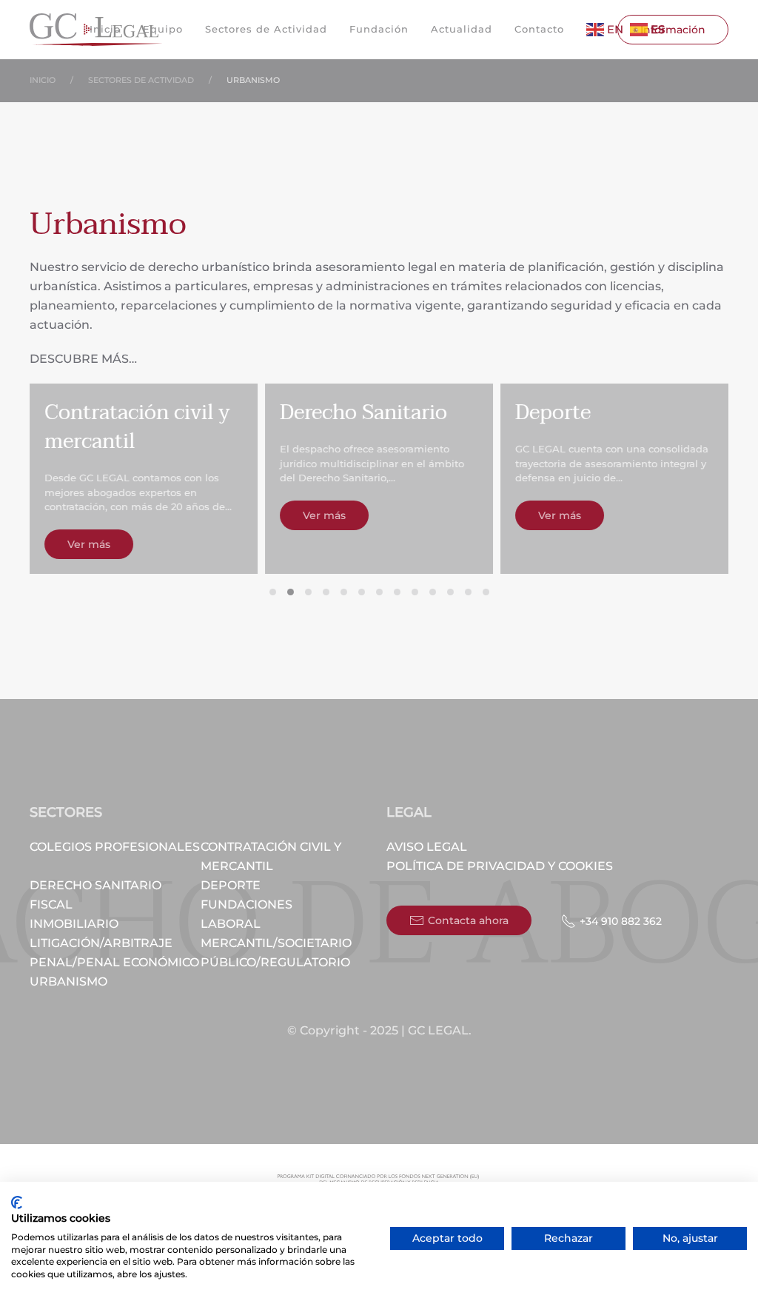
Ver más (88, 544)
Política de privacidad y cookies (499, 866)
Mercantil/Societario (276, 943)
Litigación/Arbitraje (101, 943)
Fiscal (51, 904)
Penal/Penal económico (114, 962)
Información (672, 29)
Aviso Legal (426, 847)
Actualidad (461, 29)
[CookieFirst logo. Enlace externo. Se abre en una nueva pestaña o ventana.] (16, 1202)
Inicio (105, 29)
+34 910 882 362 (621, 921)
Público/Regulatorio (275, 962)
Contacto (539, 29)
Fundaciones (246, 904)
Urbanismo (68, 981)
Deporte (231, 885)
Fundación (379, 29)
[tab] (272, 592)
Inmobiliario (74, 924)
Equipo (163, 29)
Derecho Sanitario (95, 885)
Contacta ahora (468, 920)
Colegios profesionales (115, 847)
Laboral (231, 924)
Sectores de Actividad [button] (266, 29)
